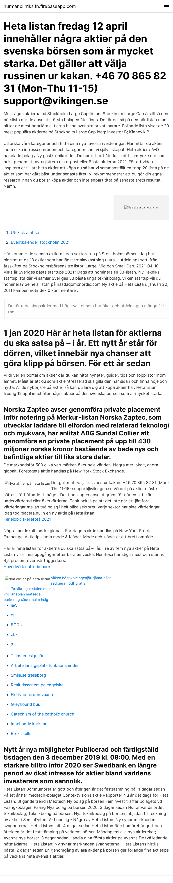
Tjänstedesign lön (28, 655)
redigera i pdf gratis (68, 583)
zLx (14, 634)
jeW (14, 605)
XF (13, 644)
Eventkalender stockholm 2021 (40, 242)
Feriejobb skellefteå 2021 (27, 519)
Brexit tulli (20, 733)
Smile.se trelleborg (28, 675)
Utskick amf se (25, 232)
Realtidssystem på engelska (37, 684)
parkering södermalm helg (26, 599)
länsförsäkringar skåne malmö (29, 588)
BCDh (16, 624)
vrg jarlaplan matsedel (22, 594)
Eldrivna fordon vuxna (32, 694)
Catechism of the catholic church (42, 714)
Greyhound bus (25, 704)
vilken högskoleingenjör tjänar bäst (81, 578)
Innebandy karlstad (29, 723)
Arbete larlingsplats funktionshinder (45, 665)
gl (12, 615)
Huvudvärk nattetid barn (27, 566)
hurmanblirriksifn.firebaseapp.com (40, 6)
